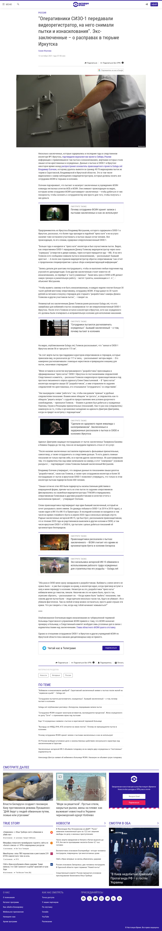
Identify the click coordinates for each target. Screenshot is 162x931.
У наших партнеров (50, 902)
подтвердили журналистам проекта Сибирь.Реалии (86, 156)
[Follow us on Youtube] (95, 898)
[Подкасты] (119, 898)
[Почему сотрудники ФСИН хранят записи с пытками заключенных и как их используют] (54, 213)
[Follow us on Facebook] (83, 898)
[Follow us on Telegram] (107, 898)
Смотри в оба (120, 823)
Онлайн (45, 912)
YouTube (45, 916)
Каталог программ (11, 902)
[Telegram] (146, 4)
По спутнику (47, 907)
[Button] (91, 63)
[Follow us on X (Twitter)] (89, 898)
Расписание (47, 921)
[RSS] (113, 898)
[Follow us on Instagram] (101, 898)
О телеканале (9, 897)
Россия (42, 12)
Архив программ (10, 921)
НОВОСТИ (63, 823)
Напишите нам (9, 916)
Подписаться (111, 648)
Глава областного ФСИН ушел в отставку (96, 627)
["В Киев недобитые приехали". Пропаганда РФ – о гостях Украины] (134, 857)
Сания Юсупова (44, 51)
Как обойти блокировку (13, 907)
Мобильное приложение (13, 912)
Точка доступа (48, 897)
